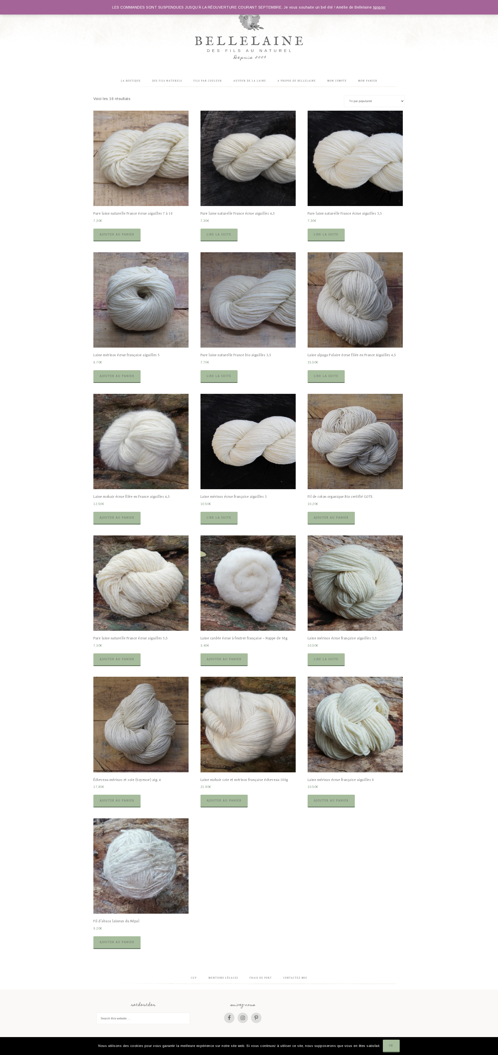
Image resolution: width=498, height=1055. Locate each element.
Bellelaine (249, 35)
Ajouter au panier (117, 234)
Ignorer (379, 7)
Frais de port (261, 977)
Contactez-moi (295, 977)
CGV (194, 977)
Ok (391, 1045)
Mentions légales (223, 977)
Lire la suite (219, 234)
